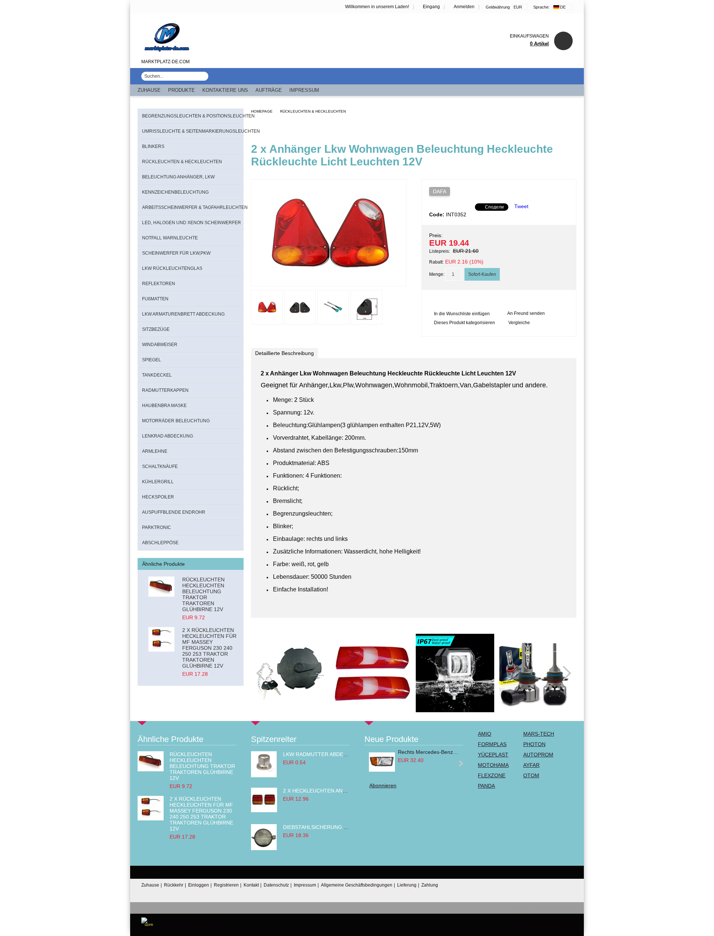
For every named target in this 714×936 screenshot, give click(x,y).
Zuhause (149, 90)
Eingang (431, 6)
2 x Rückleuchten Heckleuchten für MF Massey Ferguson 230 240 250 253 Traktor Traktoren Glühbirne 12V (209, 648)
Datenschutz (276, 885)
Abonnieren (382, 785)
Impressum (304, 90)
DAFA (439, 191)
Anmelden (464, 6)
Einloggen (198, 885)
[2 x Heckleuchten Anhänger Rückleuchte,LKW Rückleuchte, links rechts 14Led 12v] (264, 810)
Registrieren (226, 885)
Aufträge (268, 90)
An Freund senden (526, 313)
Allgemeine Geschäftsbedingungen (356, 885)
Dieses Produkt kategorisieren (464, 322)
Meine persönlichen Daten (542, 925)
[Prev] (263, 673)
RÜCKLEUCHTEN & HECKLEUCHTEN (313, 111)
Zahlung (429, 885)
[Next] (563, 673)
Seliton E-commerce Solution (543, 907)
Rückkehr (173, 885)
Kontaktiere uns (225, 90)
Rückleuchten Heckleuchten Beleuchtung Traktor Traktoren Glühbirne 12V (203, 594)
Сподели (494, 207)
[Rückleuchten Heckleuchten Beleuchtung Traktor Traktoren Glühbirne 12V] (161, 590)
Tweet (521, 206)
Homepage (262, 111)
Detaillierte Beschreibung (284, 353)
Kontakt (251, 885)
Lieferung (406, 885)
